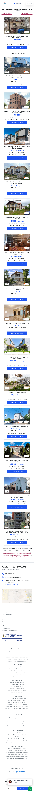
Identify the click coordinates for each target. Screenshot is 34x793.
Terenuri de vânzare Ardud (17, 692)
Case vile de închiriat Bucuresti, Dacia (17, 738)
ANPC (3, 625)
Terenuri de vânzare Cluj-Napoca (17, 688)
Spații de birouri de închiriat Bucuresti (17, 750)
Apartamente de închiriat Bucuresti (17, 717)
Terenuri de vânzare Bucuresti (17, 684)
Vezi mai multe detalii (17, 47)
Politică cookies (6, 628)
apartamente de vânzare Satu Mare (12, 553)
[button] (31, 13)
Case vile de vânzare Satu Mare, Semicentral (17, 677)
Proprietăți (5, 612)
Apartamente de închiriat (17, 714)
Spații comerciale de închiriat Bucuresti (17, 748)
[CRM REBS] (20, 771)
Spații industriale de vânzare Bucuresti (17, 702)
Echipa (3, 619)
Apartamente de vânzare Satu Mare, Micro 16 (17, 659)
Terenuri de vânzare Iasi (17, 686)
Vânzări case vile (17, 664)
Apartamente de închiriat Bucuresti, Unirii (17, 719)
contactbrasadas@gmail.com (13, 577)
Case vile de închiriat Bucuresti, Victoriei (17, 740)
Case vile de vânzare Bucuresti (17, 666)
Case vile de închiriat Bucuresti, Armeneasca (17, 742)
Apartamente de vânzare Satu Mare (17, 653)
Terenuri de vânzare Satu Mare (17, 682)
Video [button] (12, 353)
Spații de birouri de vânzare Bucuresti (17, 700)
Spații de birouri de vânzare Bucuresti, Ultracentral (17, 706)
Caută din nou (7, 13)
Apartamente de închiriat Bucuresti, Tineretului (17, 723)
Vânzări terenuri (17, 680)
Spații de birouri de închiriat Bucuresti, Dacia (17, 756)
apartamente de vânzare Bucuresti (21, 552)
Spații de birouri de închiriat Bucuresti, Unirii (17, 758)
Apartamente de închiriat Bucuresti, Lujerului (17, 727)
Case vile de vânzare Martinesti (17, 673)
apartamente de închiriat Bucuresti (21, 555)
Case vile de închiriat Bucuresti (17, 732)
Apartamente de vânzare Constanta (17, 655)
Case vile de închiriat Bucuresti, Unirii (17, 734)
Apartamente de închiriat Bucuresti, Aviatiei (17, 725)
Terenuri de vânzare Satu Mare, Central (17, 690)
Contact (4, 622)
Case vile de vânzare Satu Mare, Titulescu (17, 675)
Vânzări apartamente (17, 649)
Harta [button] (27, 32)
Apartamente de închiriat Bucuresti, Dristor (17, 721)
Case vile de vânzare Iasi (17, 671)
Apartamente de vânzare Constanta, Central (17, 657)
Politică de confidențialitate (9, 630)
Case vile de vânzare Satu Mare (17, 668)
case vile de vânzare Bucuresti (17, 557)
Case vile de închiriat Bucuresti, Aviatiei (17, 736)
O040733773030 (10, 574)
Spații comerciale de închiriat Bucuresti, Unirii (17, 752)
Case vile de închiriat (17, 730)
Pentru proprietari (6, 617)
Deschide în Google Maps (11, 584)
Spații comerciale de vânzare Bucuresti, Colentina (17, 708)
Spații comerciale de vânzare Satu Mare (17, 704)
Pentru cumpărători (7, 614)
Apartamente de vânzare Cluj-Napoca (17, 661)
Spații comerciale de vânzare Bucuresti (17, 698)
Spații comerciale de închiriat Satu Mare (17, 754)
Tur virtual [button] (20, 353)
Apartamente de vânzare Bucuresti (17, 651)
